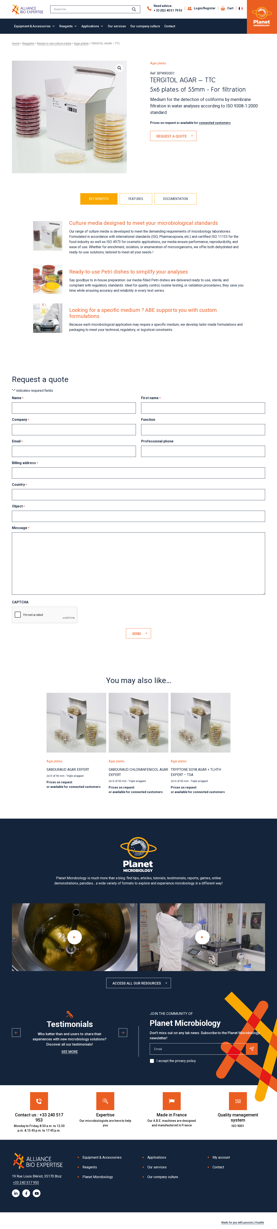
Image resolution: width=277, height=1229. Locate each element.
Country (19, 485)
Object (18, 506)
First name (151, 398)
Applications (90, 26)
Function (148, 420)
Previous (16, 1032)
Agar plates (81, 43)
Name (17, 398)
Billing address (25, 463)
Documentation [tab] (175, 199)
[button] (119, 68)
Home (15, 43)
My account (221, 1157)
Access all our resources (137, 983)
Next (123, 1032)
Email (17, 441)
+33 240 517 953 (26, 1182)
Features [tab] (136, 199)
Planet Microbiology (97, 1177)
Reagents (66, 26)
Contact (169, 26)
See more (69, 1052)
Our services (117, 26)
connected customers (215, 123)
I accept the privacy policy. (176, 1061)
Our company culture (145, 26)
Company (20, 420)
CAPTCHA (20, 602)
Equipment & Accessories (32, 26)
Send (136, 634)
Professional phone (157, 441)
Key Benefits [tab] (99, 199)
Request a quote (171, 136)
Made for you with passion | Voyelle (242, 1222)
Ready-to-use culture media (54, 43)
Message (20, 528)
